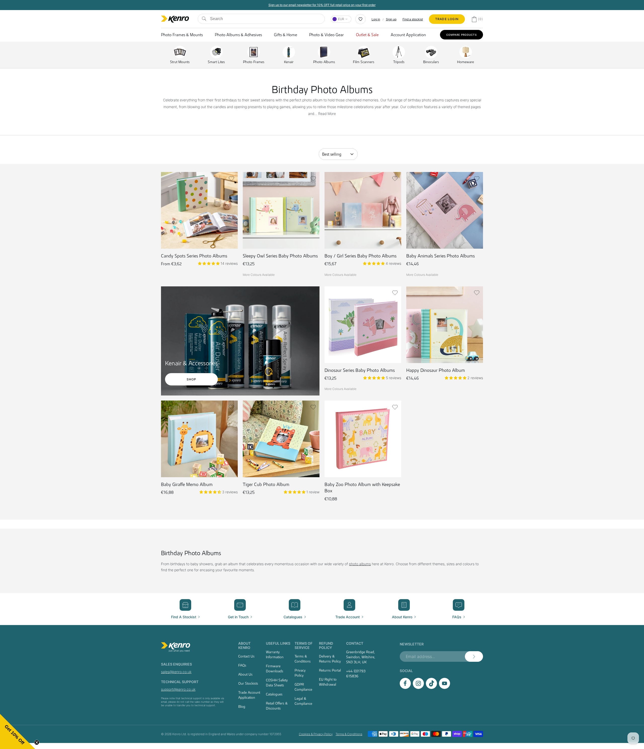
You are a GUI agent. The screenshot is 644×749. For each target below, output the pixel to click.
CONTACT (354, 643)
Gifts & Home (285, 34)
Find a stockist (413, 19)
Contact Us (246, 656)
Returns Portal (330, 670)
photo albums (360, 564)
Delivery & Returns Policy (330, 659)
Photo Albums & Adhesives (238, 34)
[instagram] (418, 687)
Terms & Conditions (303, 659)
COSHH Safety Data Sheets (277, 682)
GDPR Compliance (303, 687)
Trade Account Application (249, 695)
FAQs (242, 665)
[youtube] (444, 687)
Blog (241, 706)
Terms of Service (303, 645)
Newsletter (412, 644)
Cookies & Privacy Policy (316, 734)
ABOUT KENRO (244, 645)
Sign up (391, 19)
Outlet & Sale (367, 34)
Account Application (408, 34)
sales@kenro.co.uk (176, 672)
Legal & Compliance (303, 701)
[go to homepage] (193, 647)
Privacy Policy (300, 673)
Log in (376, 19)
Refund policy (326, 645)
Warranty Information (275, 654)
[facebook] (405, 687)
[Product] (247, 276)
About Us (245, 674)
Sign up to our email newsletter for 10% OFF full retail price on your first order (398, 5)
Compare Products (461, 34)
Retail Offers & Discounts (277, 706)
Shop (191, 379)
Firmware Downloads (274, 668)
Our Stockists (248, 683)
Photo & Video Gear (326, 34)
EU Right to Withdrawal (328, 682)
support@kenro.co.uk (178, 689)
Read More (327, 113)
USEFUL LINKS (278, 643)
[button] (231, 178)
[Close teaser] (36, 742)
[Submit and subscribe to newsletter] (474, 656)
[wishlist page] (360, 19)
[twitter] (431, 687)
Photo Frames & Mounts (182, 34)
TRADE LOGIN (447, 19)
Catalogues (274, 694)
